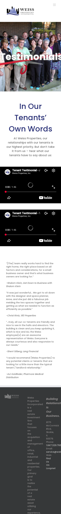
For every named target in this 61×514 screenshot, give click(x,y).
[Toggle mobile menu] (54, 4)
